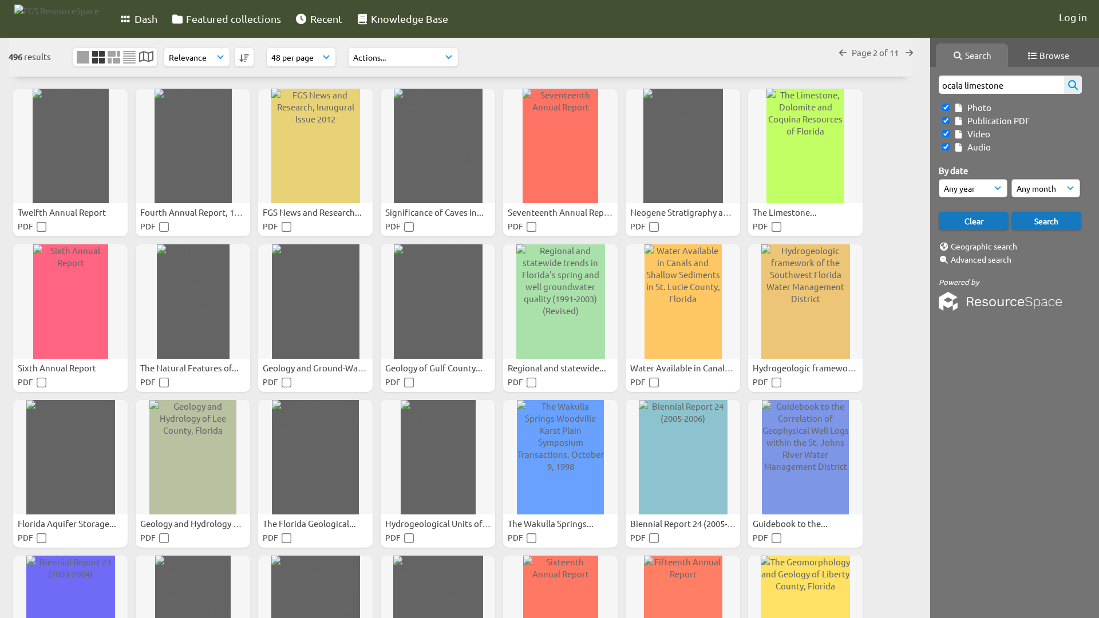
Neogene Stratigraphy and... (686, 212)
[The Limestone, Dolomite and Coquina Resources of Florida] (805, 146)
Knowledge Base (408, 19)
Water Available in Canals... (683, 367)
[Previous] (843, 52)
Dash (144, 19)
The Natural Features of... (190, 367)
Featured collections (232, 19)
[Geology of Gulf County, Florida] (438, 301)
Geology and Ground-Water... (320, 367)
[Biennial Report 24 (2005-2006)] (683, 457)
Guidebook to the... (791, 523)
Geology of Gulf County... (434, 367)
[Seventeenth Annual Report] (560, 146)
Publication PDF (997, 120)
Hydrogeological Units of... (438, 523)
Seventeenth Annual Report (563, 212)
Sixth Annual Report (58, 367)
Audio (977, 146)
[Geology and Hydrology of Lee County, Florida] (193, 457)
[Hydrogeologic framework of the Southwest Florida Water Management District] (805, 301)
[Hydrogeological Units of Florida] (438, 457)
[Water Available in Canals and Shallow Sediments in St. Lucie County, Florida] (683, 301)
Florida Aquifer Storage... (68, 523)
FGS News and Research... (313, 212)
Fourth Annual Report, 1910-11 (200, 212)
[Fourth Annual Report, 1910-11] (193, 146)
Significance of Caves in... (435, 212)
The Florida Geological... (310, 523)
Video (977, 133)
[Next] (909, 52)
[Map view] (146, 57)
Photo (977, 107)
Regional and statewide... (558, 367)
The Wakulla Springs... (551, 523)
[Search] (1073, 85)
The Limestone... (786, 212)
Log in (1073, 17)
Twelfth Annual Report (63, 212)
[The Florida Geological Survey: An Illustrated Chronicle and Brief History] (315, 457)
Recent (325, 19)
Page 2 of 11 (876, 52)
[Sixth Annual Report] (70, 301)
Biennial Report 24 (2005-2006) (690, 523)
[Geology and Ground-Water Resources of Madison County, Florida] (315, 301)
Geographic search (984, 246)
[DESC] (244, 57)
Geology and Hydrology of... (195, 523)
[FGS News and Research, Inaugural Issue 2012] (315, 146)
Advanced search (981, 259)
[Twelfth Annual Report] (70, 146)
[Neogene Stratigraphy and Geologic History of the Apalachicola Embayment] (683, 146)
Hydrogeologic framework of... (813, 367)
